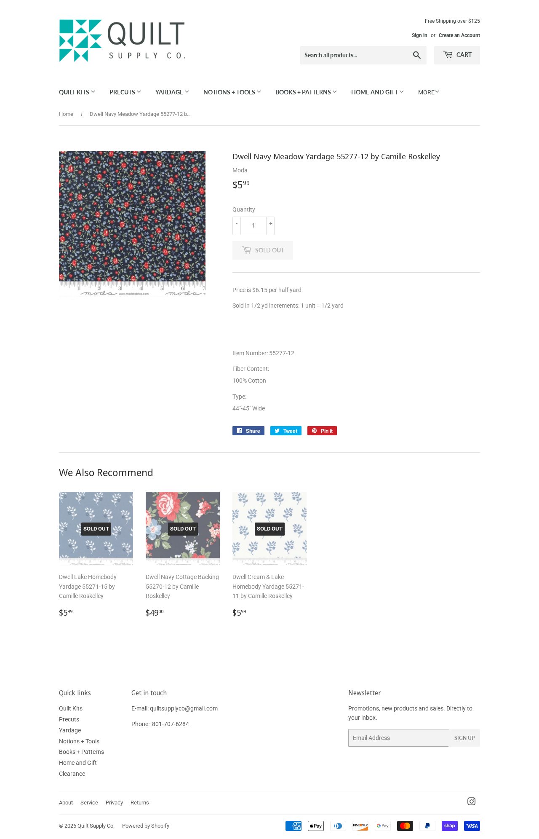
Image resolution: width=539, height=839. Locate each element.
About (66, 802)
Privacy (114, 802)
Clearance (72, 773)
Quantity (243, 209)
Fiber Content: (251, 368)
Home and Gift (375, 92)
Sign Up (464, 738)
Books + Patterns (303, 92)
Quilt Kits (75, 92)
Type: (240, 396)
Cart (463, 54)
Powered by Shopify (145, 826)
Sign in (419, 35)
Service (89, 802)
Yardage (169, 92)
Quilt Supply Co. (96, 826)
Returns (140, 802)
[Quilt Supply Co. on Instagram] (471, 802)
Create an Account (459, 35)
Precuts (122, 92)
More (426, 92)
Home (66, 114)
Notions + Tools (229, 92)
